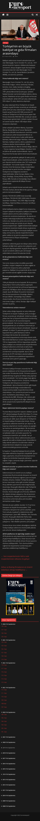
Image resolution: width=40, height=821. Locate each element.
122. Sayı (4, 649)
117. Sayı (4, 668)
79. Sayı (6, 43)
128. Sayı (4, 626)
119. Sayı (4, 659)
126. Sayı (4, 633)
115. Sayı (4, 675)
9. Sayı (5, 700)
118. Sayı (4, 665)
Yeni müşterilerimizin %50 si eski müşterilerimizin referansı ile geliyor (15, 557)
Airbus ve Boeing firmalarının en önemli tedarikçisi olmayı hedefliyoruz (16, 568)
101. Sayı (4, 732)
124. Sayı (4, 642)
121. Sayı (4, 652)
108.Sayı (3, 703)
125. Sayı (4, 636)
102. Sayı (4, 728)
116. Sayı (4, 672)
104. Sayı (4, 721)
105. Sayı (4, 718)
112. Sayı (4, 690)
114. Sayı (4, 679)
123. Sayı (4, 645)
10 (2, 700)
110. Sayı (4, 697)
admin (16, 56)
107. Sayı (4, 707)
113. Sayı (4, 682)
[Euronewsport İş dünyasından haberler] (3, 15)
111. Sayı (4, 693)
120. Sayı (4, 656)
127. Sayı (4, 630)
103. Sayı (4, 725)
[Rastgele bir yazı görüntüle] (37, 15)
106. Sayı (4, 714)
